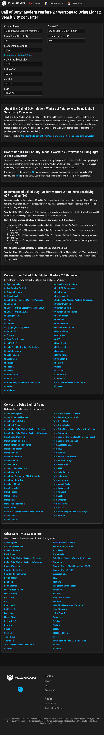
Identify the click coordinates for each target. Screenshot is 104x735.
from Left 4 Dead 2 (13, 484)
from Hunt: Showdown (14, 480)
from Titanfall (10, 507)
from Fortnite (10, 464)
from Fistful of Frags (62, 460)
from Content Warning (14, 437)
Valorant (8, 648)
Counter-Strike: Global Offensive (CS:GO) (72, 566)
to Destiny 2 (9, 323)
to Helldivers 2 (59, 347)
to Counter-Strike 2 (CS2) (16, 312)
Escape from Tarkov (13, 589)
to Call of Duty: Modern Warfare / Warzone (23, 300)
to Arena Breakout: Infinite (65, 284)
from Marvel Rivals (61, 484)
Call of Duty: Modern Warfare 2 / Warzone (72, 558)
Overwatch (58, 617)
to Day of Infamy (60, 315)
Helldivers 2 (9, 609)
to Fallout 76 (10, 331)
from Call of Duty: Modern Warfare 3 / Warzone (26, 433)
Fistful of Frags (11, 593)
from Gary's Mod (60, 464)
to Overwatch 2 (60, 359)
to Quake (57, 366)
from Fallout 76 (11, 460)
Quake (7, 629)
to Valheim (9, 386)
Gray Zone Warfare (61, 597)
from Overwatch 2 (61, 488)
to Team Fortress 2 (13, 374)
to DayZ (7, 319)
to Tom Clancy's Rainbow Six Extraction (22, 382)
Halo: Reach (9, 605)
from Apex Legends (13, 413)
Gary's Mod (9, 597)
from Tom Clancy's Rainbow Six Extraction (23, 511)
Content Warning (12, 566)
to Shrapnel (58, 370)
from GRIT (57, 468)
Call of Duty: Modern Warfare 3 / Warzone (23, 562)
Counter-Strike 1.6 (13, 570)
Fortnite (56, 593)
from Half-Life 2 (11, 472)
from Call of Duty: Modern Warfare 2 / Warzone (74, 429)
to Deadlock (58, 319)
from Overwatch (11, 488)
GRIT (6, 601)
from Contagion (60, 433)
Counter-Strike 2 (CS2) (63, 570)
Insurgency (9, 613)
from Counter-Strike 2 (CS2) (66, 441)
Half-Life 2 (58, 601)
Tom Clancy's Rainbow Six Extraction (69, 640)
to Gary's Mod (59, 335)
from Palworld (59, 492)
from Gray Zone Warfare (15, 468)
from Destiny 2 (59, 452)
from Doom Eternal (13, 456)
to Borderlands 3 (60, 296)
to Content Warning (62, 304)
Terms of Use (50, 703)
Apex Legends (10, 542)
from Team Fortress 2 (14, 503)
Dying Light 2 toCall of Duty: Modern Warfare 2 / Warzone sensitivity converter (57, 136)
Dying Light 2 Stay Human (64, 585)
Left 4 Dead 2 (59, 613)
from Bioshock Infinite (14, 421)
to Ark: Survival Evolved (15, 288)
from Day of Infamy (13, 448)
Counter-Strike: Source (15, 574)
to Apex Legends (12, 284)
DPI (33, 172)
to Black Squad (11, 296)
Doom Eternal (10, 585)
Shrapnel (8, 633)
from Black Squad (12, 425)
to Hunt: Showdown (13, 351)
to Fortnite (9, 335)
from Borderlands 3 (62, 425)
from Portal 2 (10, 496)
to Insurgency (59, 351)
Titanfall (57, 637)
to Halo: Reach (59, 343)
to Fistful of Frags (61, 331)
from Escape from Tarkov (64, 456)
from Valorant (59, 515)
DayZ (55, 578)
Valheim (56, 644)
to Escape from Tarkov (63, 327)
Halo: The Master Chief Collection (68, 605)
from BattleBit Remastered (65, 417)
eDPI (17, 175)
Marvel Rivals (10, 617)
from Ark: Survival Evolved (16, 417)
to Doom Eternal (60, 323)
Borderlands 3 (59, 554)
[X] (20, 691)
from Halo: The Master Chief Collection (22, 476)
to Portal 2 (9, 366)
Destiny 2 (57, 582)
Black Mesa (58, 550)
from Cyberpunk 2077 (62, 445)
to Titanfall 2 (59, 378)
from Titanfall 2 (60, 507)
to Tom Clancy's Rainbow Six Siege (69, 382)
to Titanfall (9, 378)
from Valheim (10, 515)
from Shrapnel (59, 500)
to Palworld (58, 363)
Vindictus (57, 648)
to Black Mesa (59, 292)
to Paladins (9, 363)
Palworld (8, 625)
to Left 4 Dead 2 (11, 355)
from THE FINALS (61, 503)
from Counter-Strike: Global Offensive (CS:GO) (74, 437)
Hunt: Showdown (60, 609)
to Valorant (58, 386)
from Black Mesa (60, 421)
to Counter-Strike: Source (65, 312)
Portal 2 (56, 625)
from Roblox (9, 500)
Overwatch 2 (10, 621)
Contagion (57, 562)
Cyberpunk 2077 (60, 574)
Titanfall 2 (9, 640)
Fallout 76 (57, 589)
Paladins (56, 621)
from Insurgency (60, 480)
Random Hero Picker (53, 708)
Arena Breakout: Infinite (64, 542)
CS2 (46, 685)
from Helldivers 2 (61, 476)
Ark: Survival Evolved (13, 546)
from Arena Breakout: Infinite (66, 413)
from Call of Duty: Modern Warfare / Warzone (25, 429)
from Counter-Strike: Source (17, 445)
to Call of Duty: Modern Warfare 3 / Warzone (73, 300)
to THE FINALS (59, 374)
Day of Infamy (10, 578)
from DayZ (57, 448)
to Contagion (10, 304)
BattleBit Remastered (63, 546)
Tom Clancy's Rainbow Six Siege (19, 644)
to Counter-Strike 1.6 (63, 308)
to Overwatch (10, 359)
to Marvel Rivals (60, 355)
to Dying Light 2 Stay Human (17, 327)
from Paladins (10, 492)
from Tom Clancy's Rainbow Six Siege (70, 511)
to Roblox (8, 370)
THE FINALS (9, 637)
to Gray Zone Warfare (14, 339)
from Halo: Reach (61, 472)
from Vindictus (11, 519)
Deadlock (8, 582)
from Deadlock (11, 452)
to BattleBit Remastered (64, 288)
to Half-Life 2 (10, 343)
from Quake (58, 496)
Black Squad (9, 554)
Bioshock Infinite (12, 550)
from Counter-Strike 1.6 (15, 441)
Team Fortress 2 (60, 633)
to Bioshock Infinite (13, 292)
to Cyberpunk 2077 (12, 315)
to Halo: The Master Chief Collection (21, 347)
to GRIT (56, 339)
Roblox (56, 629)
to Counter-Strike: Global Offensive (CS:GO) (24, 308)
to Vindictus (9, 390)
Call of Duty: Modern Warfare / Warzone (22, 558)
